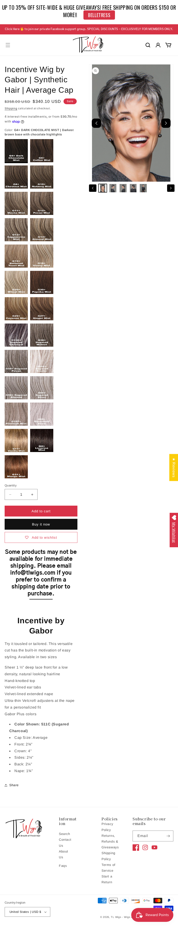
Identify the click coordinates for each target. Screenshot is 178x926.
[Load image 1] (102, 188)
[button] (8, 45)
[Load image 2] (112, 188)
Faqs (63, 866)
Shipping (11, 108)
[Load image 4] (133, 188)
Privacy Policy (107, 826)
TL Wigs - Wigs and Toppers (129, 917)
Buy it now (41, 524)
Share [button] (14, 785)
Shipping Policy (108, 856)
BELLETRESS (99, 15)
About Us (63, 854)
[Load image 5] (143, 188)
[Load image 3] (123, 188)
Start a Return (107, 879)
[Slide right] (171, 188)
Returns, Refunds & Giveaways (110, 841)
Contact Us (65, 842)
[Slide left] (92, 188)
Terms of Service (108, 867)
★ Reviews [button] (174, 467)
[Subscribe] (168, 836)
